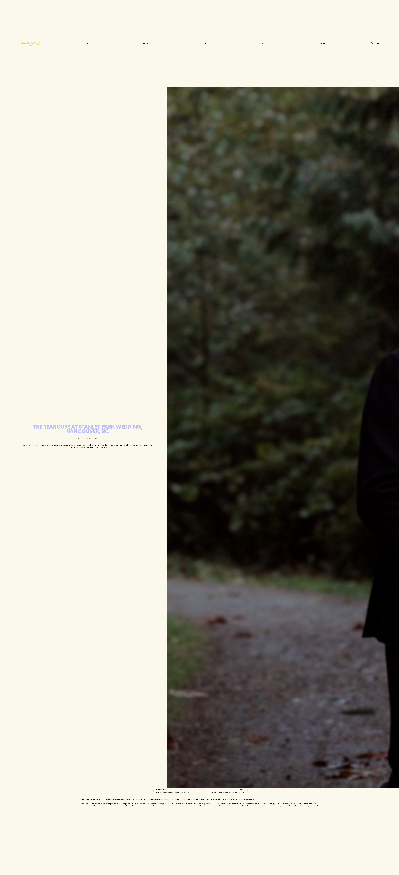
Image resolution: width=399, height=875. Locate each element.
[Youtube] (378, 43)
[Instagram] (372, 43)
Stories (86, 43)
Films (145, 43)
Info (204, 43)
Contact (322, 43)
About (262, 43)
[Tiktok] (375, 43)
